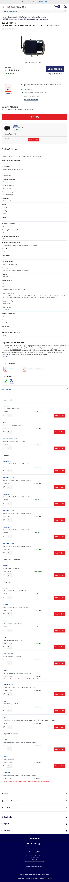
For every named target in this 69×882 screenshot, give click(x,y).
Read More (5, 356)
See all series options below (55, 75)
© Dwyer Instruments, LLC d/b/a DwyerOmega (34, 874)
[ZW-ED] (7, 128)
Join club (34, 859)
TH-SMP (5, 621)
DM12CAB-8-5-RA (8, 543)
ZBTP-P (5, 637)
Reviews (5, 794)
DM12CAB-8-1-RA (8, 477)
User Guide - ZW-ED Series (35, 369)
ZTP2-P (5, 717)
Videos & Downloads (9, 808)
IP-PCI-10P (6, 406)
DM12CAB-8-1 (7, 461)
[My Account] (65, 6)
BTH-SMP (6, 588)
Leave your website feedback (34, 866)
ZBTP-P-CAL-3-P (8, 654)
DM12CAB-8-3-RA (8, 510)
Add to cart (33, 140)
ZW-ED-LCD (6, 773)
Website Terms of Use (32, 878)
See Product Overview (31, 99)
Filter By (34, 116)
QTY (4, 415)
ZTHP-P (5, 670)
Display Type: (8, 134)
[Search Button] (65, 11)
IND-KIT (5, 566)
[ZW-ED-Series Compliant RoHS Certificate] (6, 381)
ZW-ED (15, 125)
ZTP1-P (5, 701)
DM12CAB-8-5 (7, 527)
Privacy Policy (21, 878)
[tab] (34, 367)
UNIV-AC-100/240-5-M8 (10, 439)
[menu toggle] (4, 7)
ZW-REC (5, 756)
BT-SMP (5, 604)
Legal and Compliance (46, 878)
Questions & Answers (9, 801)
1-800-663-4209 (42, 1)
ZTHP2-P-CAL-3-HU (9, 684)
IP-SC (4, 422)
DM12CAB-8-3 (7, 494)
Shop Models (55, 69)
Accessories (6, 389)
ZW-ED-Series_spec (14, 369)
